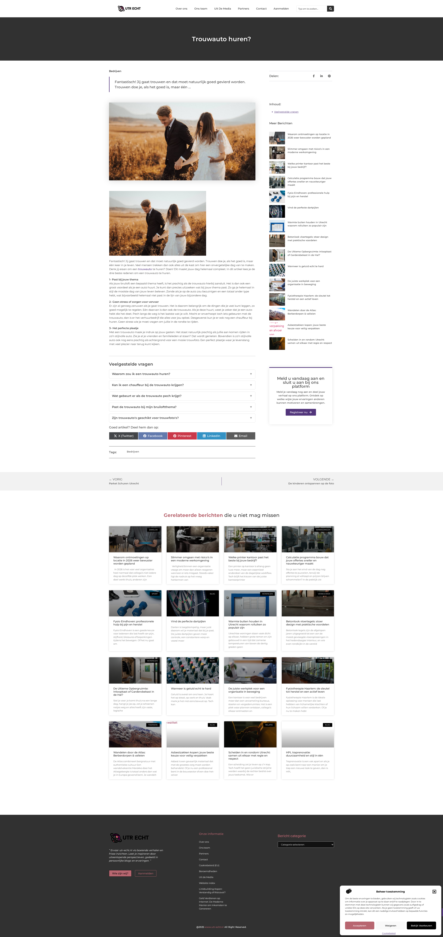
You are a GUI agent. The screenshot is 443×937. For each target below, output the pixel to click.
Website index (207, 883)
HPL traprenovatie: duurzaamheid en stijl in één (304, 754)
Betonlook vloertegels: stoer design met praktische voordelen (307, 623)
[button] (434, 891)
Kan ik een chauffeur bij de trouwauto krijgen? (182, 385)
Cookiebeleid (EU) (209, 865)
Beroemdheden (208, 871)
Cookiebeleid (389, 933)
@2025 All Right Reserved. (221, 927)
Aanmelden (281, 8)
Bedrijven (115, 71)
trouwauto (145, 269)
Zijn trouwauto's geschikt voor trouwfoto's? (182, 418)
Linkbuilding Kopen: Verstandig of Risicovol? (212, 890)
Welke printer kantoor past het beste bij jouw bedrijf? (248, 559)
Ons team (200, 8)
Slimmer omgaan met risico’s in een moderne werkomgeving (192, 559)
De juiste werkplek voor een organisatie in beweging (246, 690)
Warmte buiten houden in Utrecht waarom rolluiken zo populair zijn (247, 624)
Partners (243, 8)
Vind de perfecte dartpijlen (303, 207)
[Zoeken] (330, 9)
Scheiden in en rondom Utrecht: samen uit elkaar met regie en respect (249, 755)
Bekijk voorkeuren (421, 925)
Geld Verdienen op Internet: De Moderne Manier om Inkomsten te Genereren (213, 903)
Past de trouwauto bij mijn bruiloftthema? (182, 407)
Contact (261, 8)
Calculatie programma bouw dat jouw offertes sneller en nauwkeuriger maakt (310, 181)
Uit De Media (222, 8)
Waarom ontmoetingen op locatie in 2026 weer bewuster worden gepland (132, 560)
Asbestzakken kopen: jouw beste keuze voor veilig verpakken (192, 754)
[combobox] (312, 9)
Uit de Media (206, 877)
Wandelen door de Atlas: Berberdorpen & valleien (129, 754)
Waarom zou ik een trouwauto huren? (182, 374)
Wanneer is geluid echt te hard (306, 266)
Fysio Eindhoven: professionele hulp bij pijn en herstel (133, 623)
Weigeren (390, 925)
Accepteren (359, 925)
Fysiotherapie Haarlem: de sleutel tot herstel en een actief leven (307, 690)
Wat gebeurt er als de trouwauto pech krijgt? (182, 396)
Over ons (181, 8)
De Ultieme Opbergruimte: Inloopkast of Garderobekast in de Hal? (133, 691)
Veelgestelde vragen (286, 111)
